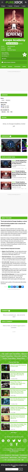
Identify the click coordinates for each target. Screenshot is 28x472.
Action (3, 100)
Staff (11, 354)
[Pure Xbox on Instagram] (25, 441)
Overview (4, 66)
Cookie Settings (12, 358)
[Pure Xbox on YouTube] (8, 441)
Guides (24, 66)
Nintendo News (13, 457)
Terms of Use (17, 356)
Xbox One (4, 111)
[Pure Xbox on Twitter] (14, 441)
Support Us (24, 354)
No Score (4, 58)
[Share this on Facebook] (14, 287)
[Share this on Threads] (20, 287)
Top (3, 354)
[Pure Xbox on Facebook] (16, 445)
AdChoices (15, 450)
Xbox (26, 168)
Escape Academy (14, 41)
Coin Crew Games (11, 50)
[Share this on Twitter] (17, 287)
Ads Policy (24, 356)
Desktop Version (21, 358)
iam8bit (9, 48)
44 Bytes (9, 450)
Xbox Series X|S (11, 46)
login (18, 325)
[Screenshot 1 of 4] (11, 145)
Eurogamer (24, 457)
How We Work (16, 354)
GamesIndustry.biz (12, 460)
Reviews (10, 66)
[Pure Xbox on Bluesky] (19, 441)
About (6, 354)
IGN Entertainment (21, 448)
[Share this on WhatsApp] (9, 287)
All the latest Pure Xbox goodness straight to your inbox (14, 465)
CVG (19, 460)
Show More (14, 432)
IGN (19, 457)
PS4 (8, 111)
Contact (3, 356)
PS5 (11, 111)
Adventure (8, 100)
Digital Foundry (4, 457)
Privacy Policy (9, 356)
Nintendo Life (8, 455)
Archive (5, 358)
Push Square (15, 455)
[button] (26, 146)
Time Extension (23, 455)
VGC (6, 460)
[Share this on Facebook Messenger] (22, 287)
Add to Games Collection (9, 62)
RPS (23, 460)
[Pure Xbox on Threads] (11, 445)
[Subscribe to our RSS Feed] (3, 441)
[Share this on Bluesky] (12, 287)
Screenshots (17, 66)
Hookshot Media (9, 448)
